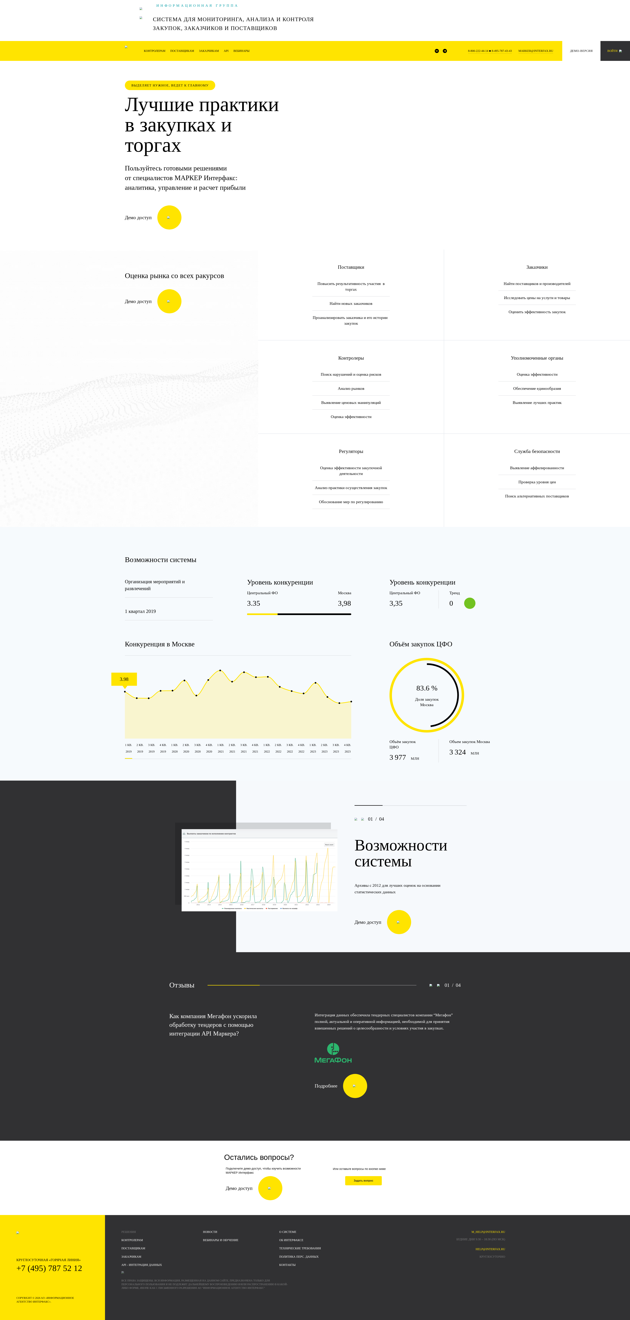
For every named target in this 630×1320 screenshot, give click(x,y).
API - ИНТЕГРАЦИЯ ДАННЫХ (141, 1265)
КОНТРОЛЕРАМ (132, 1240)
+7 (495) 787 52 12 (49, 1268)
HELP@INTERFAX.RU (490, 1249)
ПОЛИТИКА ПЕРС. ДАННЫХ (299, 1256)
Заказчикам (209, 50)
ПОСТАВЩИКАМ (133, 1248)
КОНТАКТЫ (287, 1265)
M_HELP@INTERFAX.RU (488, 1232)
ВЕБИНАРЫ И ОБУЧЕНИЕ (220, 1240)
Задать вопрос (363, 1180)
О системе (287, 1232)
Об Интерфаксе (291, 1240)
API (226, 50)
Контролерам (154, 50)
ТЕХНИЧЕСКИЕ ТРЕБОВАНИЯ (300, 1248)
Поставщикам (182, 50)
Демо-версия (581, 50)
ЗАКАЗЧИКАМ (131, 1256)
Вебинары (241, 50)
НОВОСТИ (210, 1232)
